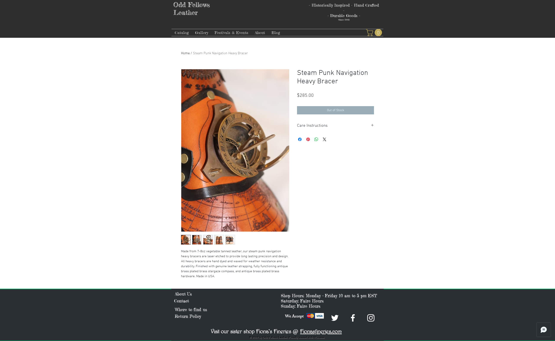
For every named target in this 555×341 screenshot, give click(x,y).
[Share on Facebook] (299, 139)
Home (185, 53)
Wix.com (319, 338)
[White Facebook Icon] (353, 318)
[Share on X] (324, 139)
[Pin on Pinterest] (308, 139)
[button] (375, 32)
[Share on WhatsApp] (316, 139)
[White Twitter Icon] (335, 318)
